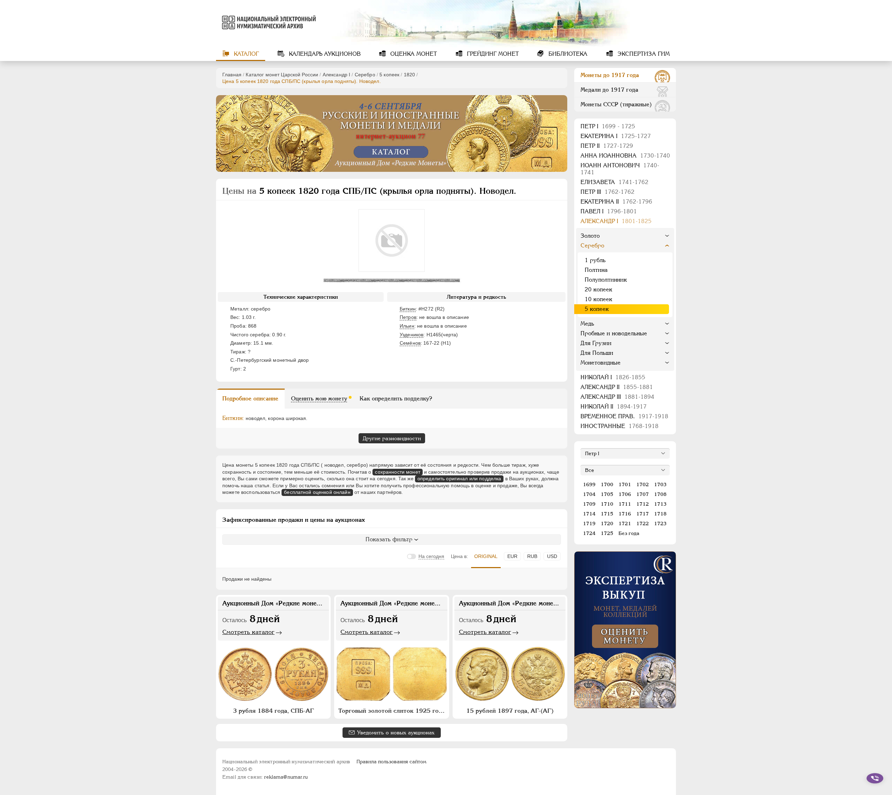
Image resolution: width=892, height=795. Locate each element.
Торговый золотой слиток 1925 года (391, 710)
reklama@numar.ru (286, 777)
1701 (624, 484)
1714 (589, 514)
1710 (607, 504)
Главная (231, 74)
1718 (660, 514)
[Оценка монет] (625, 629)
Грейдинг (492, 54)
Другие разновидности (392, 438)
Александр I (337, 74)
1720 (607, 523)
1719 (589, 523)
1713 (660, 504)
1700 (607, 484)
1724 (589, 533)
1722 (642, 523)
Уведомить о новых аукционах (396, 732)
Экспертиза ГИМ (643, 54)
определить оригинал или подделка (459, 478)
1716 (624, 514)
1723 (660, 523)
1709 (589, 504)
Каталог (245, 54)
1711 (624, 504)
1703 (660, 484)
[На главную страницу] (267, 22)
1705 (607, 494)
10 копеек (598, 299)
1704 (589, 494)
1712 (642, 504)
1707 (642, 494)
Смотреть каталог (248, 631)
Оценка (413, 54)
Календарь (324, 54)
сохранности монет (397, 472)
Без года (628, 533)
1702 (642, 484)
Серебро (365, 74)
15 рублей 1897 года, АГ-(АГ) (510, 710)
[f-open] (875, 778)
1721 (624, 523)
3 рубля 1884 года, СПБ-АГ (273, 710)
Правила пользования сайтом (391, 761)
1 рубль (595, 260)
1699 (589, 484)
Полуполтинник (606, 279)
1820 (409, 74)
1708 (660, 494)
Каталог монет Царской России (282, 74)
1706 (624, 494)
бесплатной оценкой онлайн (317, 492)
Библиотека (567, 54)
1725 (607, 533)
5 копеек (389, 74)
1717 (642, 514)
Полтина (596, 270)
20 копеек (598, 289)
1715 (607, 514)
